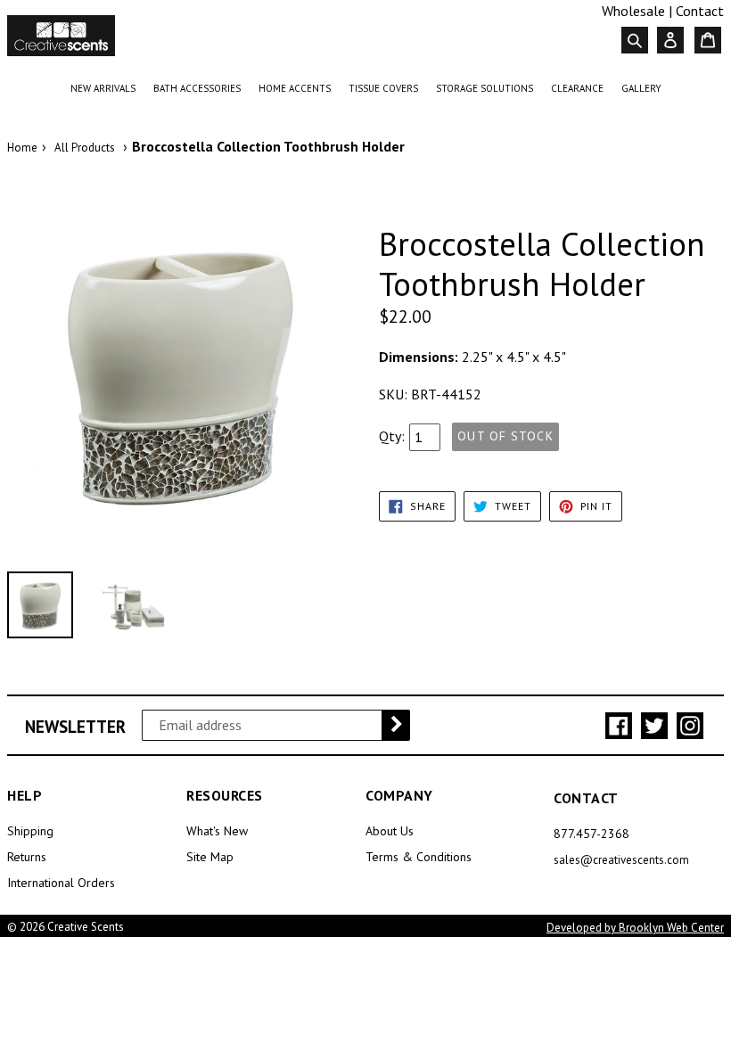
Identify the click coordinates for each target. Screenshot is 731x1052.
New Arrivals (106, 88)
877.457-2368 (591, 834)
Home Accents (298, 88)
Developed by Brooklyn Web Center (635, 927)
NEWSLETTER (75, 727)
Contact (700, 11)
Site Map (210, 857)
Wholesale (633, 11)
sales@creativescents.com (621, 859)
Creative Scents (85, 926)
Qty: (392, 436)
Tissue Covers (387, 88)
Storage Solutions (488, 88)
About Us (390, 831)
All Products (84, 147)
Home (22, 147)
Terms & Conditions (419, 857)
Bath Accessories (200, 88)
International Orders (61, 883)
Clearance (581, 88)
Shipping (30, 831)
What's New (217, 831)
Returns (26, 857)
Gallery (641, 88)
